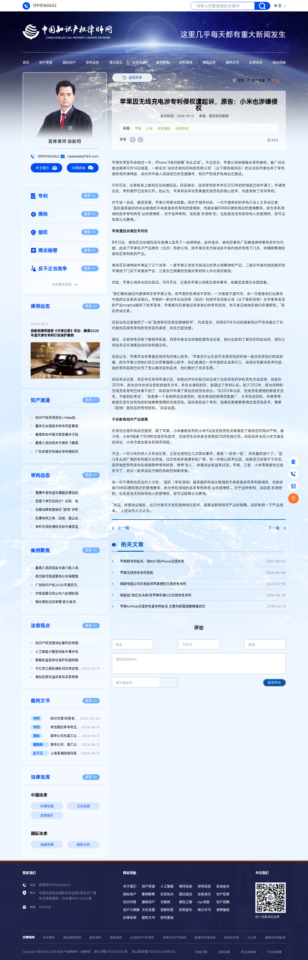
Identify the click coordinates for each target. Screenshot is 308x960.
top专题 (203, 902)
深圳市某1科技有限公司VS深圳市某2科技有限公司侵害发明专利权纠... (75, 718)
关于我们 (42, 168)
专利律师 (49, 938)
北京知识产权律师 (142, 938)
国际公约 (83, 844)
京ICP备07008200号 (111, 951)
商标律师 (116, 938)
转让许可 (204, 909)
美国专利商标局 (205, 938)
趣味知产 (148, 902)
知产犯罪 (222, 894)
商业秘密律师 (72, 938)
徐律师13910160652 (54, 884)
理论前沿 (115, 62)
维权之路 (185, 902)
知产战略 (222, 902)
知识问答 (129, 902)
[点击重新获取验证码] (168, 682)
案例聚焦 (162, 62)
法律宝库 (255, 62)
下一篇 (274, 528)
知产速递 (45, 62)
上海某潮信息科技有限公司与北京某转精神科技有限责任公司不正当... (75, 753)
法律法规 (47, 806)
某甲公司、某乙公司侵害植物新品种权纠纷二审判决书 (75, 744)
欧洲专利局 (231, 938)
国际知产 (69, 62)
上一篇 (123, 528)
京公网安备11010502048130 (153, 951)
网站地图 (279, 62)
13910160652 (44, 5)
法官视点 (139, 62)
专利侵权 (164, 128)
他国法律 (47, 844)
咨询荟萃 (222, 886)
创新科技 (167, 909)
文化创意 (148, 909)
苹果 (138, 128)
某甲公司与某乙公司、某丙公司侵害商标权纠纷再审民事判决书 (75, 735)
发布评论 (274, 682)
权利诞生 (185, 909)
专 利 (275, 80)
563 (275, 140)
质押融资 (222, 909)
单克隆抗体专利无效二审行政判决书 (75, 727)
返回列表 (135, 77)
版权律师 (95, 938)
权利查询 (167, 917)
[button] (60, 373)
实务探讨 (185, 62)
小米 (149, 128)
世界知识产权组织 (174, 938)
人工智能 (167, 886)
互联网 (165, 902)
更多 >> (90, 195)
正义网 (251, 938)
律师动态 (209, 62)
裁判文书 (232, 62)
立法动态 (83, 806)
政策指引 (47, 815)
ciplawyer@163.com (82, 156)
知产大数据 (131, 909)
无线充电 (182, 128)
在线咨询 (78, 168)
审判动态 (92, 62)
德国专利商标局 (275, 938)
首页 (26, 62)
